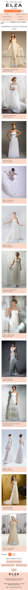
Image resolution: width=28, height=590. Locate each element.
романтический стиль (8, 565)
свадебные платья (21, 14)
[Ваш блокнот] (22, 11)
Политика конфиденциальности (14, 580)
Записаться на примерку (12, 11)
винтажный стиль (21, 565)
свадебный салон (5, 22)
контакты (21, 19)
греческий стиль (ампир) (14, 561)
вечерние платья (7, 16)
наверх (14, 570)
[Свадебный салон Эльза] (14, 9)
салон (7, 14)
